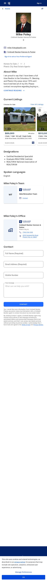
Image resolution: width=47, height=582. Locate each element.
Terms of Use (26, 325)
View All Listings (37, 104)
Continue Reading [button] (13, 90)
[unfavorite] (33, 110)
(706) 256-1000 (28, 232)
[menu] (6, 3)
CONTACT (23, 304)
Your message (9, 283)
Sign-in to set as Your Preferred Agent (18, 56)
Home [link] (7, 9)
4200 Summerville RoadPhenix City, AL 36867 (30, 236)
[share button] (42, 8)
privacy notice (19, 562)
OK (23, 577)
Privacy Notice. (38, 325)
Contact (25, 198)
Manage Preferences (23, 572)
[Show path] (21, 64)
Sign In (39, 3)
